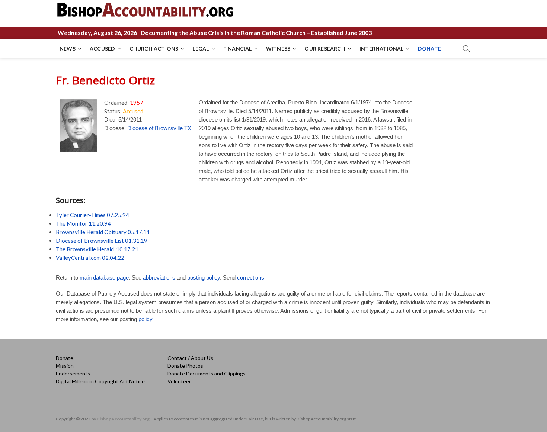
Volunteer (179, 381)
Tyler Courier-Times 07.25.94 (92, 215)
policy (145, 319)
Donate (64, 358)
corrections (250, 277)
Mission (65, 365)
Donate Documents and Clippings (206, 373)
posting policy (203, 277)
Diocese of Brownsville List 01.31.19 (101, 240)
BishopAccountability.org (123, 419)
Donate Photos (185, 365)
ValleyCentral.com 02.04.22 (90, 257)
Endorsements (73, 373)
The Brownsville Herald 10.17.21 (97, 249)
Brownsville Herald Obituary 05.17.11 (103, 232)
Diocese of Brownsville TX (159, 128)
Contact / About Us (190, 358)
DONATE (429, 48)
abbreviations (159, 277)
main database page (104, 277)
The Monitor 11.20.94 (83, 223)
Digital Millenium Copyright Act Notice (100, 381)
